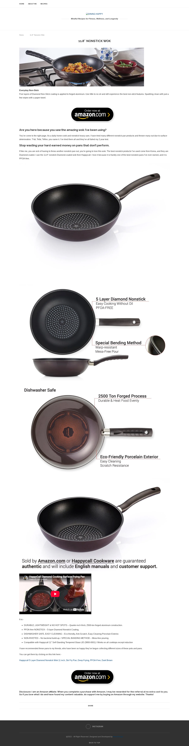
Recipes (43, 4)
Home (21, 4)
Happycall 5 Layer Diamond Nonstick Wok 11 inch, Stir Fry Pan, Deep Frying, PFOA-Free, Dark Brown (65, 660)
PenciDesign (118, 737)
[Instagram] (94, 24)
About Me (32, 4)
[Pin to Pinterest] (98, 706)
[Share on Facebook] (94, 706)
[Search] (168, 4)
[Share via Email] (100, 706)
